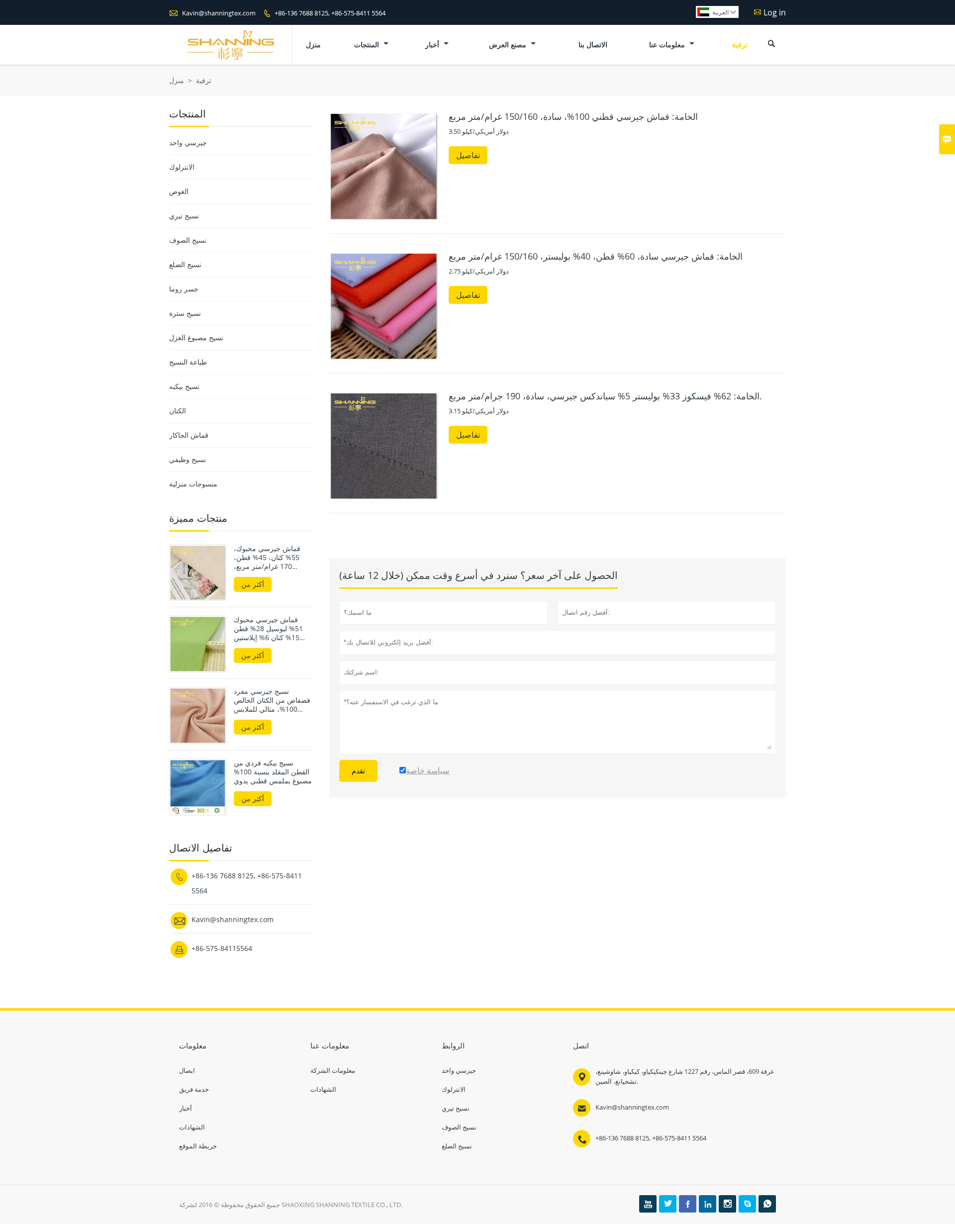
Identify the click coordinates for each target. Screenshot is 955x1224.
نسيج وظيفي (187, 459)
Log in (775, 12)
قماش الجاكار (188, 435)
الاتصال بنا (592, 44)
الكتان (177, 410)
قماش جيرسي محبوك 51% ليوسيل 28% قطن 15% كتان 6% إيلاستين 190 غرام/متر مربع (268, 628)
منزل (313, 44)
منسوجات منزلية (193, 483)
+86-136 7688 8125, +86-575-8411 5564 (330, 12)
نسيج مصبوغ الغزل (196, 337)
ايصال (187, 1070)
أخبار (433, 44)
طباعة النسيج (188, 362)
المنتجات (367, 44)
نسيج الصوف (187, 240)
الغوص (179, 191)
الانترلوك (181, 167)
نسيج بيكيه (184, 386)
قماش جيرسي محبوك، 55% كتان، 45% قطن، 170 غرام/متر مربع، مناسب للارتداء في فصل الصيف (269, 557)
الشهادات (192, 1127)
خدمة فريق (194, 1089)
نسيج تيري (184, 215)
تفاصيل (468, 155)
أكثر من (252, 584)
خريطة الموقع (198, 1145)
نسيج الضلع (185, 264)
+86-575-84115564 (221, 948)
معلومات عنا (668, 44)
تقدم (358, 771)
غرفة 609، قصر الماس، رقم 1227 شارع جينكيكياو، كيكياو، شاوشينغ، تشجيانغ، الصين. (684, 1076)
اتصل (581, 1045)
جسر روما (183, 288)
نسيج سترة (185, 313)
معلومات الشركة (332, 1070)
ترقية (740, 44)
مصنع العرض (508, 44)
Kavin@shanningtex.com (219, 12)
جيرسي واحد (188, 142)
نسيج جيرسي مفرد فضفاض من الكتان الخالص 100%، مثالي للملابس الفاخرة (272, 700)
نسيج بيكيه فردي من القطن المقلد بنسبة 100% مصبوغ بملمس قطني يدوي (273, 771)
